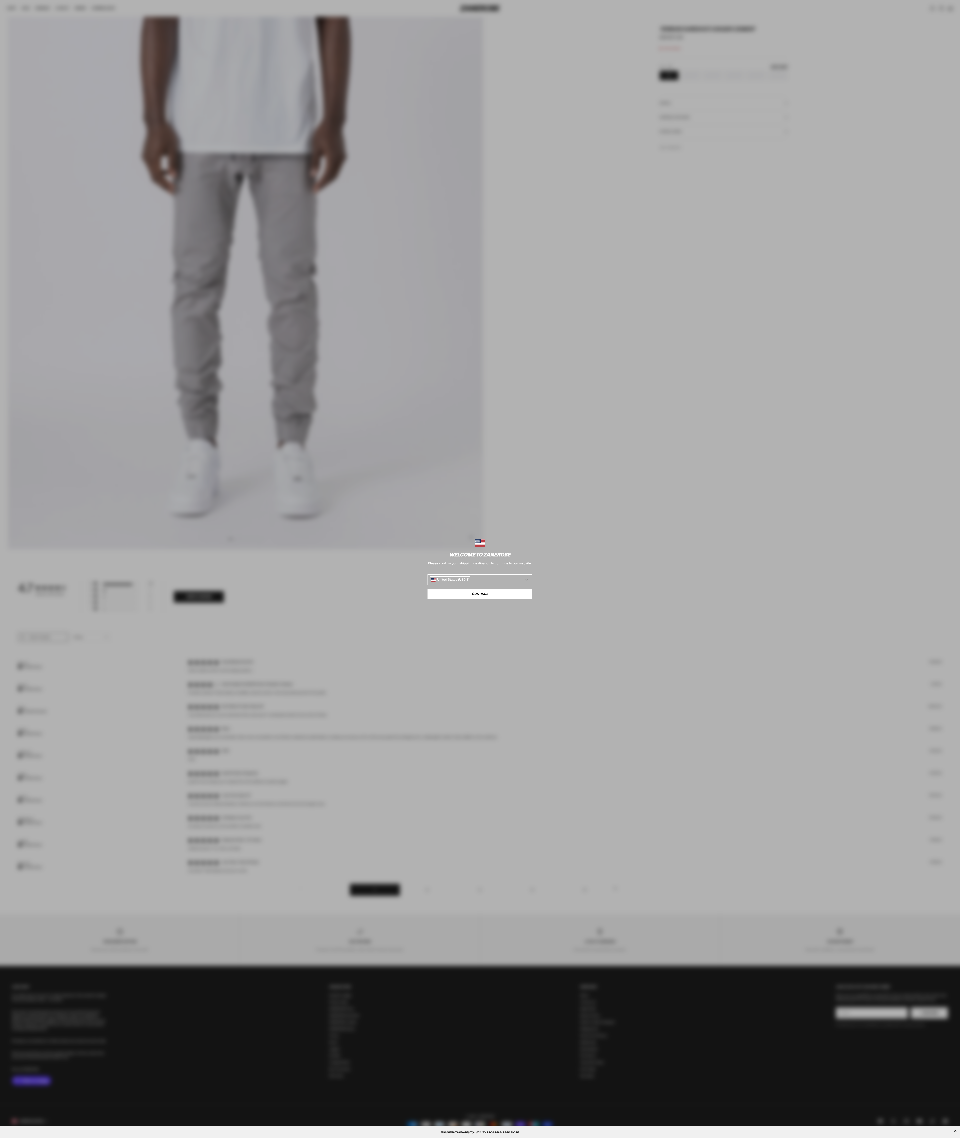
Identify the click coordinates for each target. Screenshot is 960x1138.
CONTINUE (480, 594)
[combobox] (450, 579)
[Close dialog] (955, 1131)
